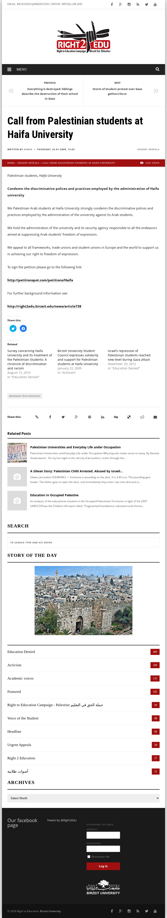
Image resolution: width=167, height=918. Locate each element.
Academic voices (20, 678)
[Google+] (76, 417)
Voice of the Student (22, 718)
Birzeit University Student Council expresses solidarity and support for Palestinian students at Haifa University (78, 357)
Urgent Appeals (148, 149)
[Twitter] (63, 417)
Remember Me (100, 856)
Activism (14, 665)
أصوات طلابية (17, 771)
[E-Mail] (155, 417)
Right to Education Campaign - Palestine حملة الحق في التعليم (55, 705)
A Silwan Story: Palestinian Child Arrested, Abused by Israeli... (76, 471)
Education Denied (21, 652)
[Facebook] (50, 417)
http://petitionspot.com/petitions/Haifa (40, 280)
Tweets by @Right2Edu (62, 820)
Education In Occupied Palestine (54, 495)
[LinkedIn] (102, 417)
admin (28, 149)
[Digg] (116, 417)
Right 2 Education (21, 758)
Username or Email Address (100, 827)
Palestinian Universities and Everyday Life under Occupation (75, 447)
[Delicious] (129, 417)
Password (94, 843)
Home (11, 163)
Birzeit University (50, 911)
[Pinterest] (89, 417)
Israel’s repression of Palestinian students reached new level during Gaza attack (129, 355)
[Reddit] (142, 417)
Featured (14, 692)
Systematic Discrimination (24, 395)
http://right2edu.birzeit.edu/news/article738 (44, 306)
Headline (14, 731)
